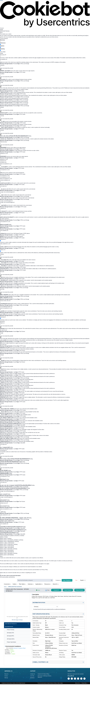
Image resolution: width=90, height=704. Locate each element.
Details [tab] (1, 29)
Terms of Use (77, 683)
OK (0, 577)
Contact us (58, 580)
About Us (6, 673)
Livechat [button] (2, 131)
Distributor (32, 677)
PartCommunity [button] (3, 142)
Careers (6, 675)
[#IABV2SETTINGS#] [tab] (4, 31)
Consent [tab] (2, 28)
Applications (38, 584)
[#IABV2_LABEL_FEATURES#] (7, 547)
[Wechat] (81, 679)
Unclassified (3, 450)
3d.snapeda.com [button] (3, 60)
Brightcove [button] (2, 323)
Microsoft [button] (2, 272)
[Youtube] (72, 679)
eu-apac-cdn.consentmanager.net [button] (7, 192)
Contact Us (32, 673)
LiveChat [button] (2, 116)
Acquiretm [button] (2, 66)
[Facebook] (69, 679)
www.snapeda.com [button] (4, 231)
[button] (45, 162)
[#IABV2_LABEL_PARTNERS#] (7, 551)
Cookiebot (22, 535)
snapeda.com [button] (3, 209)
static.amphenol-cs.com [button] (5, 215)
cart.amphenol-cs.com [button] (5, 170)
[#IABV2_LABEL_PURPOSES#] (7, 543)
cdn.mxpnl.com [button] (3, 186)
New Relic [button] (2, 290)
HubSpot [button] (2, 108)
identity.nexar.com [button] (4, 503)
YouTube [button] (2, 404)
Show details (2, 51)
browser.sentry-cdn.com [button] (5, 301)
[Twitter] (78, 679)
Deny (14, 577)
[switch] (0, 44)
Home (5, 586)
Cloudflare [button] (2, 74)
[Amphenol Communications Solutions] (10, 580)
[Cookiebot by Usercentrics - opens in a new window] (45, 14)
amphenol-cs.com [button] (4, 154)
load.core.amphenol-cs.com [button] (6, 509)
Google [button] (1, 83)
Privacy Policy (84, 683)
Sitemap (6, 677)
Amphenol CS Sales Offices (43, 673)
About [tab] (1, 32)
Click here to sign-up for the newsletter (76, 673)
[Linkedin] (75, 679)
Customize (3, 577)
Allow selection (9, 577)
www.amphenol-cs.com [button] (5, 222)
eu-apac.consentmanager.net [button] (6, 497)
